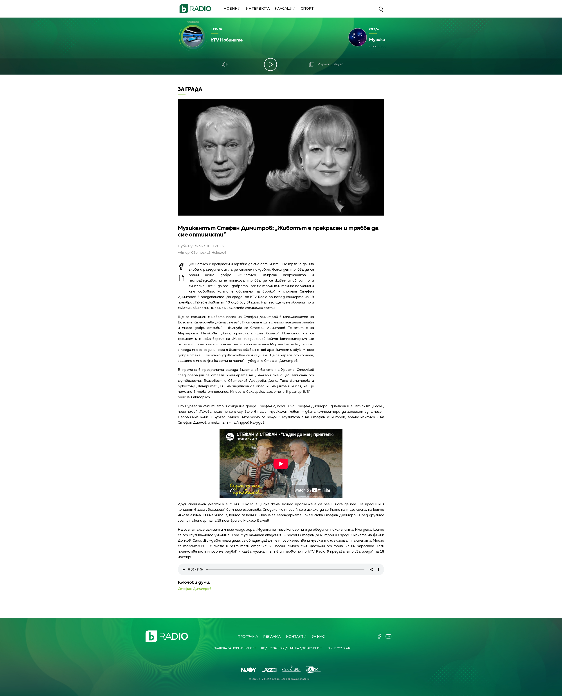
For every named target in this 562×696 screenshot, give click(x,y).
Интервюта (258, 9)
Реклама (272, 637)
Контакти (296, 637)
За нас (318, 637)
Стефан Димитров (194, 589)
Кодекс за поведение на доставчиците (291, 648)
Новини (232, 9)
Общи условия (339, 648)
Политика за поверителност (234, 648)
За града (190, 89)
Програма (248, 637)
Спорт (307, 9)
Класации (285, 9)
